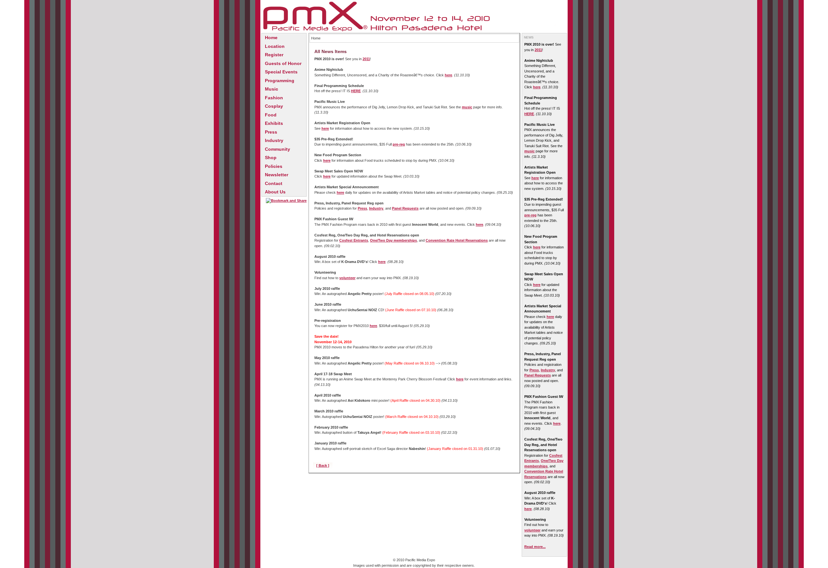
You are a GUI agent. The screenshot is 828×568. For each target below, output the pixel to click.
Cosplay (274, 106)
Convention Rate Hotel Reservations (457, 240)
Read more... (535, 547)
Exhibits (274, 123)
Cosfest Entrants (353, 240)
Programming (279, 80)
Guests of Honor (283, 63)
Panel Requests (405, 208)
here (448, 75)
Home (271, 37)
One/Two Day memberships (393, 240)
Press (271, 132)
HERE (356, 91)
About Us (275, 191)
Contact (273, 183)
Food (271, 114)
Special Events (281, 71)
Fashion (274, 97)
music (467, 107)
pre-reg (399, 144)
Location (275, 46)
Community (277, 149)
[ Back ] (322, 465)
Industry (274, 140)
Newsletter (276, 174)
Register (274, 54)
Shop (271, 157)
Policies (273, 166)
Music (271, 89)
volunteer (347, 278)
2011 (366, 59)
